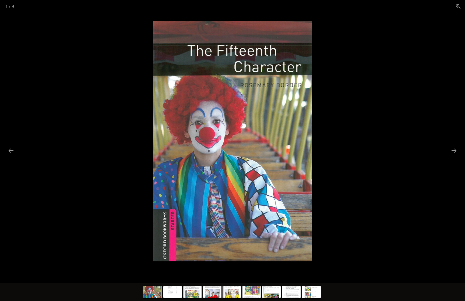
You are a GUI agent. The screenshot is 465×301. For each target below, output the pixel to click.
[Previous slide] (11, 150)
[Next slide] (454, 150)
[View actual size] (458, 6)
